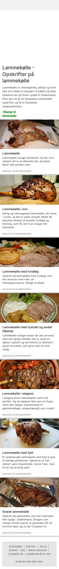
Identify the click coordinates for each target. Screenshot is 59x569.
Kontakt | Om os (36, 546)
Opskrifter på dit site (39, 554)
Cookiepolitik (15, 554)
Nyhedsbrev (15, 546)
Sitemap (13, 550)
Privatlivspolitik (37, 550)
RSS (23, 550)
